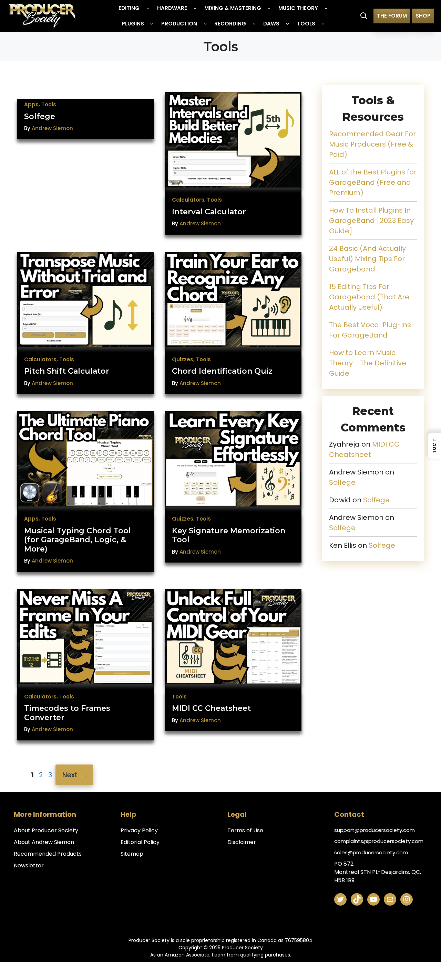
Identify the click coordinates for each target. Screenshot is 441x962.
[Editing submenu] (147, 8)
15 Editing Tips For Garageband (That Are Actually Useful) (369, 297)
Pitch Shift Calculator (66, 371)
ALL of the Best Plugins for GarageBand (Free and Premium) (373, 182)
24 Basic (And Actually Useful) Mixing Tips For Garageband (367, 259)
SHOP (423, 15)
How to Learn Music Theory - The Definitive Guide (367, 363)
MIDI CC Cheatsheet (211, 708)
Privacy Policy (139, 830)
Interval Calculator (209, 211)
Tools (48, 104)
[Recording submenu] (254, 23)
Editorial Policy (140, 842)
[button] (363, 16)
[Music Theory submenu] (326, 8)
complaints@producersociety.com (378, 841)
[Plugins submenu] (151, 23)
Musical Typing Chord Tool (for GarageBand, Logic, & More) (77, 540)
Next (74, 775)
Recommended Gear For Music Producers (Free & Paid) (372, 144)
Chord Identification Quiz (222, 371)
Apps (31, 104)
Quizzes (182, 359)
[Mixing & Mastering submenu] (269, 8)
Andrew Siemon (52, 128)
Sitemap (132, 854)
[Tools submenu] (323, 23)
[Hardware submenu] (194, 8)
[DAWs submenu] (287, 23)
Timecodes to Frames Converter (67, 713)
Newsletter (29, 865)
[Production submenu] (205, 23)
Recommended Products (48, 854)
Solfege (39, 116)
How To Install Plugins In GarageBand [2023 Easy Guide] (371, 220)
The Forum (392, 15)
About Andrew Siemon (44, 842)
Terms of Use (245, 830)
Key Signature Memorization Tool (228, 535)
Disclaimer (241, 842)
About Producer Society (46, 830)
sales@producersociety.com (371, 852)
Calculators (188, 199)
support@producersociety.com (374, 830)
